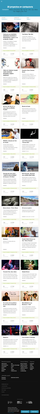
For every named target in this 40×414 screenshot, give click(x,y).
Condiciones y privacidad (6, 388)
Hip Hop (25, 9)
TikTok (31, 369)
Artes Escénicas (5, 365)
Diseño (3, 368)
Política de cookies (11, 412)
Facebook (32, 363)
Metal (36, 9)
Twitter (31, 365)
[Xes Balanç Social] (20, 402)
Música (3, 370)
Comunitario (4, 366)
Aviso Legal (4, 389)
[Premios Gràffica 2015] (10, 402)
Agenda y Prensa (23, 365)
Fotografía (4, 369)
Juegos (12, 369)
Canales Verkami (23, 366)
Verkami (20, 1)
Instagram (32, 368)
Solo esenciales (25, 411)
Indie (29, 9)
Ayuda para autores (15, 377)
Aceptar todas (34, 411)
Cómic (12, 366)
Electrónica (17, 9)
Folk (21, 9)
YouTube (31, 366)
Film (12, 368)
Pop (14, 11)
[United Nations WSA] (29, 402)
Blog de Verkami (23, 363)
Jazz (32, 9)
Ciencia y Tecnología (15, 365)
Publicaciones (14, 370)
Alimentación (4, 363)
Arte (12, 363)
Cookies (3, 391)
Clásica (11, 9)
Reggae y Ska (19, 11)
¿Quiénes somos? (24, 368)
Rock (25, 11)
